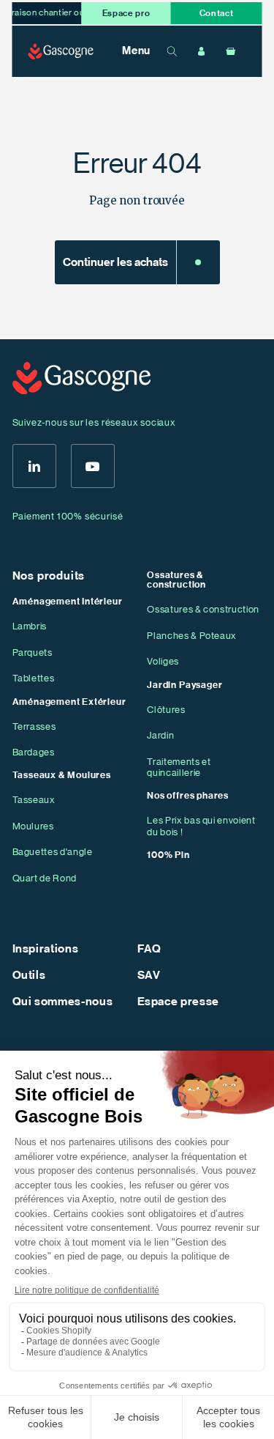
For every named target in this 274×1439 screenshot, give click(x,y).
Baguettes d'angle (52, 851)
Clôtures (166, 709)
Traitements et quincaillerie (178, 767)
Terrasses (34, 726)
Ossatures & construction (203, 609)
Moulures (33, 826)
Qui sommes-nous (62, 1001)
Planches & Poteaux (192, 635)
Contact (216, 13)
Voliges (163, 661)
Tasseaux (34, 799)
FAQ (149, 949)
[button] (129, 51)
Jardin (160, 735)
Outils (29, 975)
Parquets (32, 652)
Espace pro (126, 13)
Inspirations (45, 949)
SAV (149, 975)
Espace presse (178, 1001)
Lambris (29, 626)
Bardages (33, 752)
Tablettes (33, 678)
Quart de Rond (44, 878)
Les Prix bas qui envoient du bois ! (201, 826)
